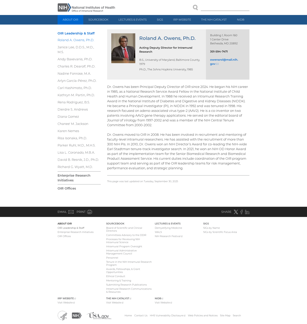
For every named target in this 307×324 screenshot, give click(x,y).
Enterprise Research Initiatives (74, 178)
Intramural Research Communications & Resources (129, 290)
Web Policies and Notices (203, 315)
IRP (184, 21)
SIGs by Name (211, 227)
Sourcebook (98, 19)
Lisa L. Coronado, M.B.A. (76, 152)
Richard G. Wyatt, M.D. (75, 167)
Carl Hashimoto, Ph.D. (75, 88)
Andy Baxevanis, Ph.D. (75, 59)
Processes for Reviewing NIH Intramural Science (123, 241)
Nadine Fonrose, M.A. (74, 73)
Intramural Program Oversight (124, 246)
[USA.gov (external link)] (98, 315)
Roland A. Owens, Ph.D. (76, 40)
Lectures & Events (132, 19)
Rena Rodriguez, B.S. (74, 102)
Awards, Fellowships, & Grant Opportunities (123, 271)
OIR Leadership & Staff (76, 33)
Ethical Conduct (115, 276)
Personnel (112, 257)
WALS (158, 232)
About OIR (70, 19)
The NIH (216, 21)
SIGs (160, 19)
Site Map (225, 315)
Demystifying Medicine (168, 227)
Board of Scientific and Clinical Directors (124, 229)
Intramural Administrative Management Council (121, 252)
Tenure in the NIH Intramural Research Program (129, 263)
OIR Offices (67, 188)
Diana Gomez (68, 117)
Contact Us (140, 315)
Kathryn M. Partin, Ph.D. (76, 95)
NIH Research (169, 236)
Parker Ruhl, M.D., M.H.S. (76, 145)
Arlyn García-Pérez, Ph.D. (77, 81)
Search (237, 315)
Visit (66, 303)
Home (128, 315)
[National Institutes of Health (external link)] (77, 315)
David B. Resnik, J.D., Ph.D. (78, 160)
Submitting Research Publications (126, 284)
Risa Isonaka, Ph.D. (72, 138)
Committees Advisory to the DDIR (126, 235)
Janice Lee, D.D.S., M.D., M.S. (76, 49)
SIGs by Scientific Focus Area (220, 232)
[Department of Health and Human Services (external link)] (62, 315)
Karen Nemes (68, 131)
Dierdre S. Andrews (73, 109)
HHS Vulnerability (168, 315)
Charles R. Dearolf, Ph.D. (76, 66)
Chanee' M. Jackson (73, 124)
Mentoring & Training (118, 280)
